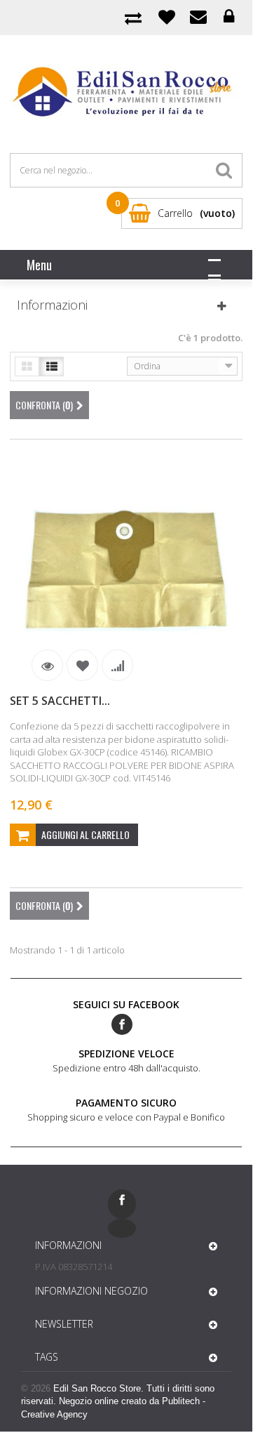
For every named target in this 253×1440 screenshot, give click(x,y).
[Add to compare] (117, 665)
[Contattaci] (198, 17)
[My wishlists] (166, 16)
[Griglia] (27, 366)
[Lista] (51, 366)
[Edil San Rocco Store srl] (126, 92)
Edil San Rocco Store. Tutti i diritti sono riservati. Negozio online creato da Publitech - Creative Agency (117, 1401)
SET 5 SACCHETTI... (60, 700)
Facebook (121, 1024)
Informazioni (52, 304)
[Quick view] (47, 665)
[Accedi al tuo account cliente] (228, 17)
